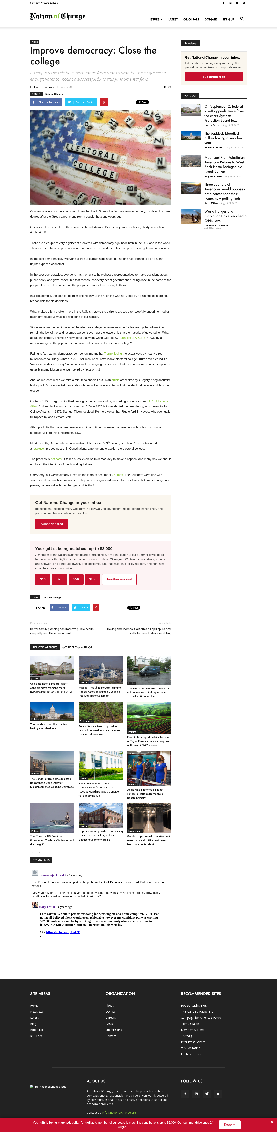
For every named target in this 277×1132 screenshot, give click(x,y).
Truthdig (186, 1036)
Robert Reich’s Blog (194, 1005)
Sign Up (228, 19)
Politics (34, 41)
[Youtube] (244, 3)
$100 (92, 579)
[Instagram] (230, 3)
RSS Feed (36, 1036)
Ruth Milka (211, 203)
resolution (39, 448)
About (110, 1005)
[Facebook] (224, 3)
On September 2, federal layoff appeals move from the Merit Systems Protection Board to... (224, 113)
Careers (111, 1018)
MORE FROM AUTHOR (77, 647)
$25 (59, 579)
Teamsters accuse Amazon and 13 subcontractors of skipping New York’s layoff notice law (148, 692)
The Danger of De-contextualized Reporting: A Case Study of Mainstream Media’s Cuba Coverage (52, 782)
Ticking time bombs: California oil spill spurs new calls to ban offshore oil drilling (139, 631)
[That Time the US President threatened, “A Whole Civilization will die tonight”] (52, 818)
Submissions (114, 1030)
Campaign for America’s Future (201, 1018)
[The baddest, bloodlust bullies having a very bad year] (52, 711)
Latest (173, 19)
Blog (33, 1024)
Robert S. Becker (213, 147)
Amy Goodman (213, 176)
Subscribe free (52, 524)
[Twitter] (237, 3)
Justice (34, 678)
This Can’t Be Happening (197, 1011)
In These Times (191, 1054)
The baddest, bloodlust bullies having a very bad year (223, 138)
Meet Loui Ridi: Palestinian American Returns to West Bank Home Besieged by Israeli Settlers (224, 164)
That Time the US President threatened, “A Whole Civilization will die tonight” (52, 840)
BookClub (36, 1030)
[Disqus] (100, 919)
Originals (191, 19)
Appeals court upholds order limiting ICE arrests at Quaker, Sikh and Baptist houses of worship (101, 835)
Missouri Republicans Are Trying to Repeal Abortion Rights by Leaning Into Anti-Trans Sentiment (100, 691)
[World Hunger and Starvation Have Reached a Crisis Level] (191, 216)
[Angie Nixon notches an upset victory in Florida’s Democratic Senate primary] (149, 768)
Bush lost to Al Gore (132, 337)
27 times (117, 475)
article (115, 380)
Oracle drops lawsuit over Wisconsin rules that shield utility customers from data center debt (149, 840)
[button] (242, 19)
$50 (76, 579)
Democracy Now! (192, 1030)
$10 (43, 579)
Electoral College (52, 597)
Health (83, 778)
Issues (154, 19)
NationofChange (54, 93)
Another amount (119, 579)
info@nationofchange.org (119, 1112)
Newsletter (37, 1011)
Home (34, 1005)
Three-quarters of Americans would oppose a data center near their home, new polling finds (225, 191)
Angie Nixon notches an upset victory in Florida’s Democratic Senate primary (145, 793)
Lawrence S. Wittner (216, 225)
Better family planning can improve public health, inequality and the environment (62, 631)
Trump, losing (113, 353)
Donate (211, 19)
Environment (86, 721)
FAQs (109, 1024)
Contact (111, 1036)
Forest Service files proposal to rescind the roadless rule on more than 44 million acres (99, 730)
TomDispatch (190, 1024)
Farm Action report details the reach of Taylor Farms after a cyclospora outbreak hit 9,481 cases (149, 741)
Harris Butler (212, 125)
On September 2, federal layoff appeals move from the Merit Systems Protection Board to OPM (51, 687)
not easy (56, 459)
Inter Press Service (193, 1042)
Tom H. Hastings (44, 86)
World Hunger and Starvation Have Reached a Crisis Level (225, 216)
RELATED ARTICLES (45, 647)
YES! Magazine (190, 1048)
